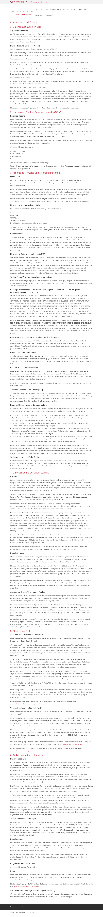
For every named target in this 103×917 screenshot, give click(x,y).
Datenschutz (25, 907)
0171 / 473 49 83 (18, 2)
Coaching (44, 9)
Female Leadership (69, 9)
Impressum (14, 907)
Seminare (82, 9)
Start (37, 9)
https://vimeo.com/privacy (72, 744)
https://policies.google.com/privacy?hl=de (29, 704)
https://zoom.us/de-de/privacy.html (27, 880)
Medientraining (55, 9)
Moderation (39, 16)
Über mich (49, 16)
